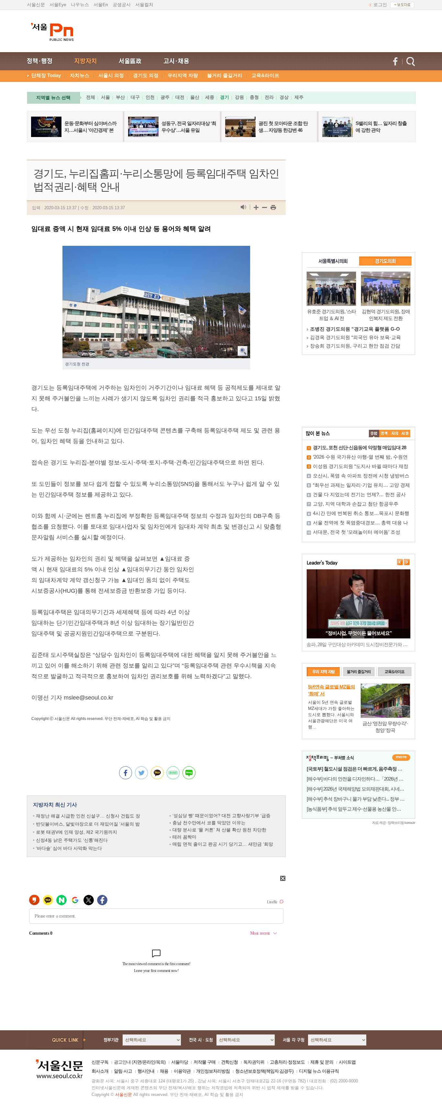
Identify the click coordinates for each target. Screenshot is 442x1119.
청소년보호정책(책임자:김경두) (264, 1071)
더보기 (401, 757)
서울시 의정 (111, 75)
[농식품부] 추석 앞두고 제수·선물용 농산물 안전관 (356, 809)
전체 (90, 97)
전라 (269, 97)
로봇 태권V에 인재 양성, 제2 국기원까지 (76, 832)
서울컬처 (144, 4)
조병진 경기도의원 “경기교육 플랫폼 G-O (355, 329)
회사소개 (100, 1071)
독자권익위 (253, 1062)
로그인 (380, 4)
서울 (105, 97)
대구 (135, 97)
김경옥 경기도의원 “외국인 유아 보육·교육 (355, 337)
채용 (164, 1071)
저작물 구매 (204, 1062)
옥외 (160, 1062)
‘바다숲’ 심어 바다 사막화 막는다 (69, 848)
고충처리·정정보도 (287, 1062)
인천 (150, 97)
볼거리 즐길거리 (224, 75)
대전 (179, 97)
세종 (209, 97)
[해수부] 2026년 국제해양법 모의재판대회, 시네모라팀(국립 (365, 789)
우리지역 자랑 (183, 75)
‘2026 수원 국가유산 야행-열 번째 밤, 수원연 (360, 457)
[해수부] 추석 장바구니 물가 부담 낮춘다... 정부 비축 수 (360, 799)
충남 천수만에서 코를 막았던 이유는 (209, 822)
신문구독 (100, 1062)
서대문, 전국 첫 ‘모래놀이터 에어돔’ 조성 (356, 532)
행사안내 (146, 1071)
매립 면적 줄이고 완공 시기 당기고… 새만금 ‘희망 (222, 844)
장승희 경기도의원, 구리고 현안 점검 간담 (355, 345)
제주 (299, 97)
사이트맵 (347, 1062)
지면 (137, 1062)
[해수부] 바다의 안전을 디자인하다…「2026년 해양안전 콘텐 (367, 779)
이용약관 (182, 1071)
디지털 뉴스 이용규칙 (319, 1071)
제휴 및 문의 (321, 1062)
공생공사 (122, 4)
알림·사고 (123, 1071)
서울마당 (179, 1062)
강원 (239, 97)
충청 (254, 97)
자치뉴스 (79, 75)
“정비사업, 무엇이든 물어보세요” (359, 633)
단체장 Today (46, 75)
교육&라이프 (265, 75)
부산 (120, 97)
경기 (224, 97)
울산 (194, 97)
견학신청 (229, 1062)
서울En (101, 4)
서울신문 (36, 4)
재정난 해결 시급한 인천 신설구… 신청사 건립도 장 (88, 815)
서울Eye (58, 4)
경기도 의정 (146, 75)
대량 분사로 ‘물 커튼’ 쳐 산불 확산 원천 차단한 (219, 829)
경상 (284, 97)
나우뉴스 (80, 4)
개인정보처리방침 (213, 1071)
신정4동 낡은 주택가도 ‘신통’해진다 (72, 840)
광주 (165, 97)
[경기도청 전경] (156, 251)
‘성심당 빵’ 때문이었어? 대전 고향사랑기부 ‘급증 (221, 815)
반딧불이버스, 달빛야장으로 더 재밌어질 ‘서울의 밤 (88, 824)
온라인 (148, 1062)
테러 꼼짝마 (184, 836)
